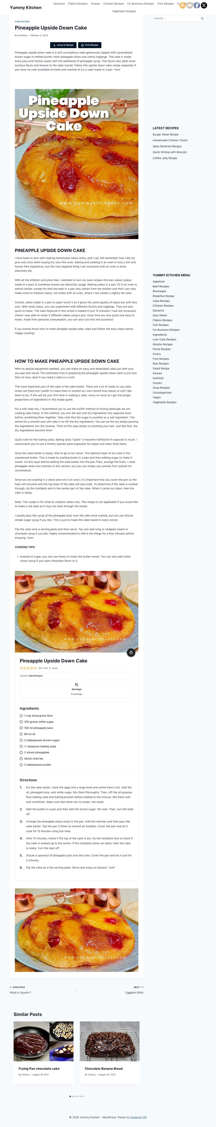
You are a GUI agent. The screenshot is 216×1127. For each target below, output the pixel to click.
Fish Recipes (161, 324)
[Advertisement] (62, 81)
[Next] (134, 1057)
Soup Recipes (161, 387)
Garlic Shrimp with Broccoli (170, 152)
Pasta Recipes (162, 349)
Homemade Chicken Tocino (170, 140)
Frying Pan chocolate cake (39, 1069)
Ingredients (160, 334)
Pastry (157, 354)
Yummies (22, 35)
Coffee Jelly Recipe (165, 158)
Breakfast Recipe (163, 296)
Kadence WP (139, 1117)
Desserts (59, 3)
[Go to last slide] (19, 1057)
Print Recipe (91, 45)
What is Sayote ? (20, 990)
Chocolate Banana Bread (104, 1069)
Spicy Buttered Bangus (167, 146)
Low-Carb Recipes (164, 339)
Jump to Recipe (65, 45)
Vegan (157, 397)
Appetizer (159, 281)
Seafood (158, 378)
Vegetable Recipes (124, 11)
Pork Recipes (165, 3)
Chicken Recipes (113, 3)
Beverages (159, 291)
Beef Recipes (161, 286)
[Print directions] (131, 652)
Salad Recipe (161, 368)
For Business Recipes (140, 3)
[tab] (70, 1096)
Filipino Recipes (78, 3)
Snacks (95, 3)
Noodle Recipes (163, 344)
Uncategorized (162, 392)
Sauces (157, 373)
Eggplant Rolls (134, 990)
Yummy (25, 1074)
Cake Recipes (22, 21)
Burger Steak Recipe (166, 134)
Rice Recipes (161, 363)
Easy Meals (160, 315)
